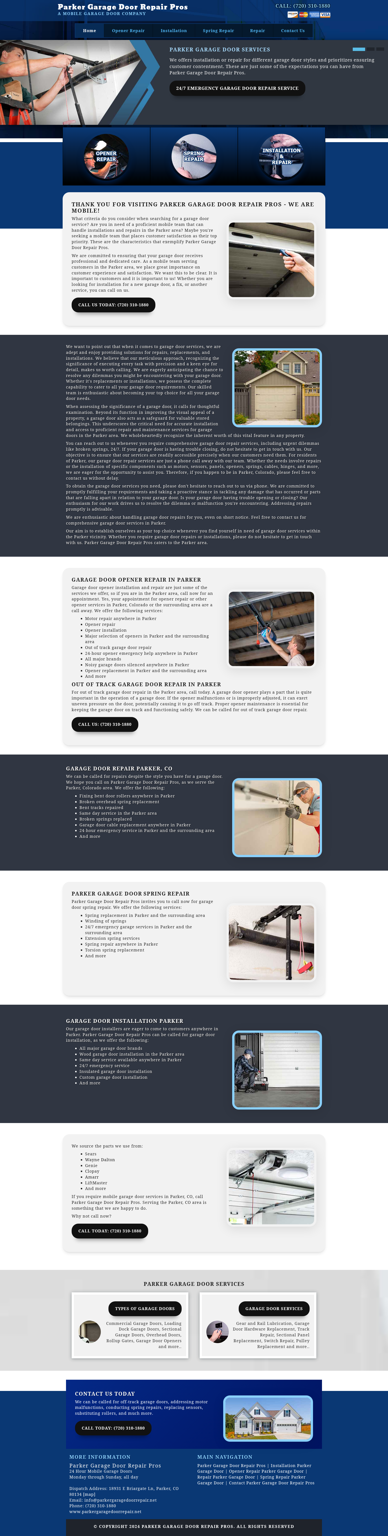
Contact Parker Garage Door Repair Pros (272, 1482)
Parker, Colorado (256, 472)
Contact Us (293, 30)
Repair (257, 30)
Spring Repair (218, 30)
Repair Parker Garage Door (226, 1477)
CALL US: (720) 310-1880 (105, 724)
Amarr (93, 1177)
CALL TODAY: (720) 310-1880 (109, 1231)
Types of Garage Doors (145, 1308)
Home (89, 30)
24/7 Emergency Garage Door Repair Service (237, 88)
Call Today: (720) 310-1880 (113, 1428)
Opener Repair (128, 30)
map (89, 1494)
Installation (174, 30)
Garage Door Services (274, 1308)
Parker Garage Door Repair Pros (123, 7)
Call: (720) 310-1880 (303, 5)
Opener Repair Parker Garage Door (266, 1471)
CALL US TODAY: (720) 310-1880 (113, 304)
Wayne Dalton (101, 1159)
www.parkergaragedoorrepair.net (105, 1511)
